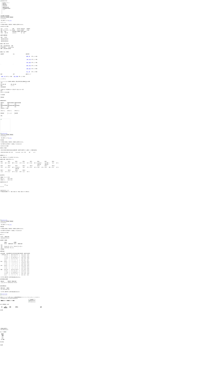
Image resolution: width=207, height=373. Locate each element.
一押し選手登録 (3, 18)
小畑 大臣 (28, 59)
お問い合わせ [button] (10, 297)
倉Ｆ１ (41, 162)
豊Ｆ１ (50, 167)
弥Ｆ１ (57, 162)
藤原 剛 (28, 56)
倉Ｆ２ (19, 167)
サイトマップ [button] (24, 297)
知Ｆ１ (6, 162)
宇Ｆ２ (28, 167)
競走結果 (31, 299)
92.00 (24, 32)
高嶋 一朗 (3, 76)
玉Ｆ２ (57, 167)
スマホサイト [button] (37, 297)
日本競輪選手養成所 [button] (6, 8)
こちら (10, 20)
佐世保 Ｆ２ (3, 179)
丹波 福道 (28, 62)
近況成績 (7, 17)
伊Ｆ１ (43, 167)
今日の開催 (2, 15)
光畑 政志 (28, 68)
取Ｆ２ (35, 162)
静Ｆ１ (13, 167)
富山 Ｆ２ (2, 178)
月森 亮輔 (16, 76)
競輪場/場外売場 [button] (6, 7)
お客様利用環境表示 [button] (18, 297)
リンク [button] (4, 9)
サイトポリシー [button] (31, 297)
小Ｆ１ (6, 167)
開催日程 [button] (4, 3)
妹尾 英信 (28, 65)
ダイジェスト (33, 301)
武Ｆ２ (21, 162)
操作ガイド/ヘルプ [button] (4, 297)
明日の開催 (7, 15)
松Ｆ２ (35, 167)
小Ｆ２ (6, 171)
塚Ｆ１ (21, 171)
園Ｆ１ (13, 162)
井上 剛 (28, 71)
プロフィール (3, 17)
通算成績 (11, 17)
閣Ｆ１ (48, 162)
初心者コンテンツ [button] (6, 2)
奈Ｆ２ (28, 162)
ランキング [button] (5, 6)
